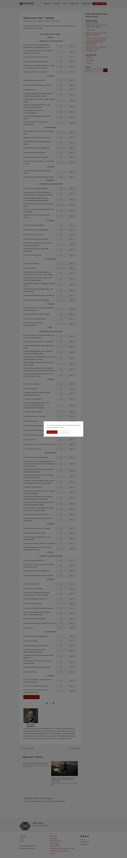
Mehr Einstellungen (63, 432)
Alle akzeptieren (52, 432)
